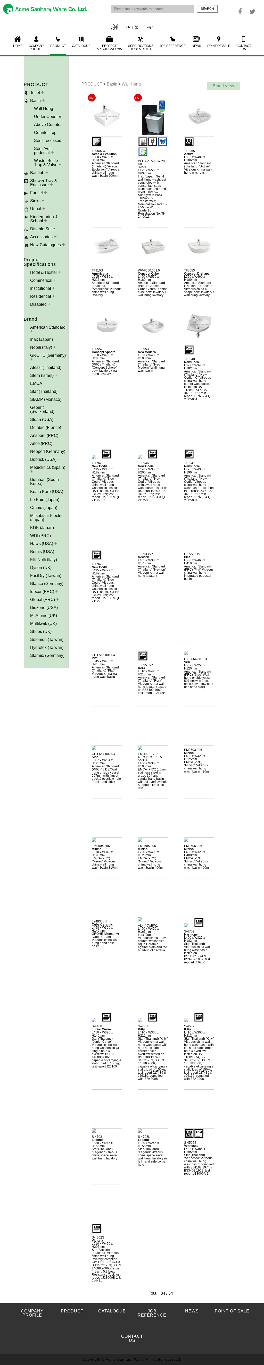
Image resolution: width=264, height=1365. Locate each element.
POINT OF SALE (218, 46)
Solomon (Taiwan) (46, 639)
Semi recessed (47, 140)
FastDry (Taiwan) (45, 575)
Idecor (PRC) (42, 591)
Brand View (223, 86)
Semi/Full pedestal (43, 150)
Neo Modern (147, 352)
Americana (100, 273)
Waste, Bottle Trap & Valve (46, 162)
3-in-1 (142, 167)
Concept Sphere (104, 352)
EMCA (36, 383)
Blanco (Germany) (46, 583)
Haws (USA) (42, 543)
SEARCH (207, 9)
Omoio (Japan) (43, 507)
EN (128, 27)
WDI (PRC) (40, 535)
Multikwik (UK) (43, 623)
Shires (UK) (41, 631)
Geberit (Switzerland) (42, 409)
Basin (112, 84)
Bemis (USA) (42, 551)
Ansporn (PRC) (44, 435)
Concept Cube (148, 273)
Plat (187, 557)
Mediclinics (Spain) (47, 467)
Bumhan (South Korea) (44, 481)
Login (149, 27)
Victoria (97, 1240)
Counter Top (45, 132)
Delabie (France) (45, 427)
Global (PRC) (43, 599)
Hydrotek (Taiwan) (46, 647)
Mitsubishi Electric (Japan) (46, 517)
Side (187, 662)
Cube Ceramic (102, 924)
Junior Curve (101, 1029)
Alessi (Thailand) (45, 367)
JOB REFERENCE (173, 46)
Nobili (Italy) (41, 347)
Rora (141, 668)
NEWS (196, 46)
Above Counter (48, 124)
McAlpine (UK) (43, 615)
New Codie (192, 362)
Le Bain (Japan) (44, 499)
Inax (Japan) (41, 339)
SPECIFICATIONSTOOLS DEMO (140, 47)
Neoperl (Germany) (47, 451)
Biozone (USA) (44, 607)
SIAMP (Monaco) (45, 399)
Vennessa (191, 1146)
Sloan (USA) (41, 419)
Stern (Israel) (42, 375)
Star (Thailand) (43, 391)
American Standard (47, 327)
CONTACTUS (243, 47)
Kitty (141, 1029)
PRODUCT (58, 46)
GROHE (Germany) (48, 355)
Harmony (191, 934)
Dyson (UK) (41, 567)
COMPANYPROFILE (36, 47)
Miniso (189, 753)
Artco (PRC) (41, 443)
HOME (17, 46)
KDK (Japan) (42, 527)
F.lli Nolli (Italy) (43, 559)
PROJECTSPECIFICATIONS (109, 47)
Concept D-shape (197, 273)
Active (189, 154)
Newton (143, 557)
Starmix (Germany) (47, 655)
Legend (97, 1140)
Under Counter (47, 116)
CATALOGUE (81, 46)
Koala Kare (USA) (46, 491)
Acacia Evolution (104, 154)
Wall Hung (43, 108)
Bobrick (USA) (43, 459)
